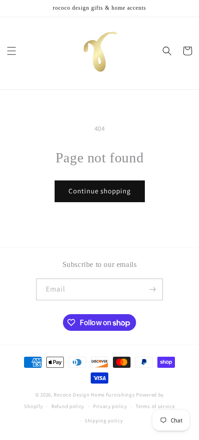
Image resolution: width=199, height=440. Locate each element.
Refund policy (67, 406)
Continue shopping (99, 190)
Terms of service (155, 406)
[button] (11, 51)
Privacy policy (110, 406)
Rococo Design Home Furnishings (95, 394)
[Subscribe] (152, 289)
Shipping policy (104, 420)
